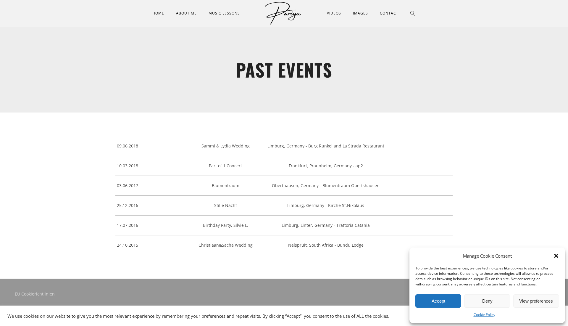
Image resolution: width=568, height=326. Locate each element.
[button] (556, 256)
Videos (334, 13)
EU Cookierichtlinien (35, 294)
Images (360, 13)
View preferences (536, 300)
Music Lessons (224, 13)
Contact (389, 13)
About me (186, 13)
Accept (438, 300)
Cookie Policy (484, 314)
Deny (487, 300)
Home (158, 13)
